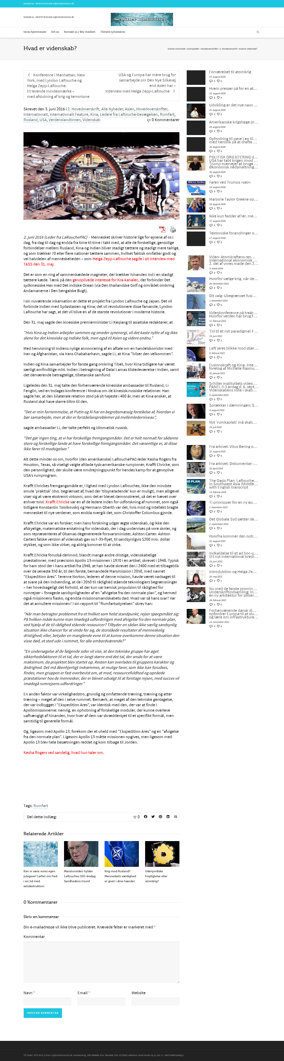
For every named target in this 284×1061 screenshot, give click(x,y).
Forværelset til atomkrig (230, 72)
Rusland (30, 120)
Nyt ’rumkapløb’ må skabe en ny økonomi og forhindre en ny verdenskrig (233, 422)
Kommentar (34, 936)
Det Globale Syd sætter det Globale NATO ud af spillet (233, 519)
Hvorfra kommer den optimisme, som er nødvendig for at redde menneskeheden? (233, 536)
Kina (94, 114)
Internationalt (35, 114)
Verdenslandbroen (65, 120)
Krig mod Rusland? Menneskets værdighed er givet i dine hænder (120, 876)
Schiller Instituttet (176, 49)
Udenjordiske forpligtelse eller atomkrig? (156, 876)
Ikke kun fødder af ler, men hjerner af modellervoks (233, 216)
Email (83, 993)
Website (139, 993)
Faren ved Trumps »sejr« (230, 182)
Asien (129, 109)
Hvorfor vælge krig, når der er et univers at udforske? (233, 278)
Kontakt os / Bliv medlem (79, 32)
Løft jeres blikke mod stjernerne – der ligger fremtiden (233, 348)
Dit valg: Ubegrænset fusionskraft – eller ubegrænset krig (233, 296)
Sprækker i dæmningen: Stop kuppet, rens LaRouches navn (233, 405)
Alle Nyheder (112, 109)
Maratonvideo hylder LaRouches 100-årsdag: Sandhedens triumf (80, 876)
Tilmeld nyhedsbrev (112, 32)
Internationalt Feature (69, 114)
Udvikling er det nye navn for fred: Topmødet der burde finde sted (233, 105)
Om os (55, 32)
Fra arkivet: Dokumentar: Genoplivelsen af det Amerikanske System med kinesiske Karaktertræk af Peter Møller (233, 463)
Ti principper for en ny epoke (233, 502)
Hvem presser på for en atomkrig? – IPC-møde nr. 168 (233, 88)
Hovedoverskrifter (151, 109)
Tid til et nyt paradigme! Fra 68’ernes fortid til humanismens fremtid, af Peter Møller (233, 331)
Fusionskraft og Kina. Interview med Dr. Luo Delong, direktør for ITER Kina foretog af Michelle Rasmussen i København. (233, 366)
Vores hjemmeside (34, 32)
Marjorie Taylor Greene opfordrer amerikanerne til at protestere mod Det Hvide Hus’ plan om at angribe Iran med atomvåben (233, 199)
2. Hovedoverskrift (83, 109)
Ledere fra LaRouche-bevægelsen (129, 114)
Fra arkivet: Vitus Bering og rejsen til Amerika (233, 446)
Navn (27, 993)
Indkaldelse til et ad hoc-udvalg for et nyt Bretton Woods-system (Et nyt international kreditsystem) (233, 555)
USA (43, 120)
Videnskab (91, 120)
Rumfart (167, 114)
